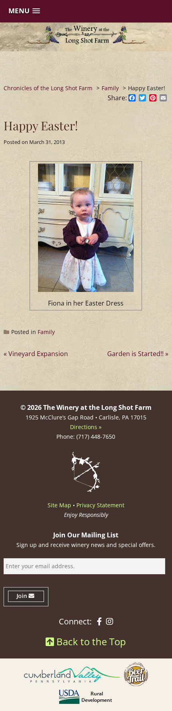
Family (46, 332)
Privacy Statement (100, 505)
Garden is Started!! (135, 353)
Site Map (59, 505)
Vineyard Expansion (38, 353)
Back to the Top (90, 641)
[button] (24, 11)
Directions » (86, 427)
